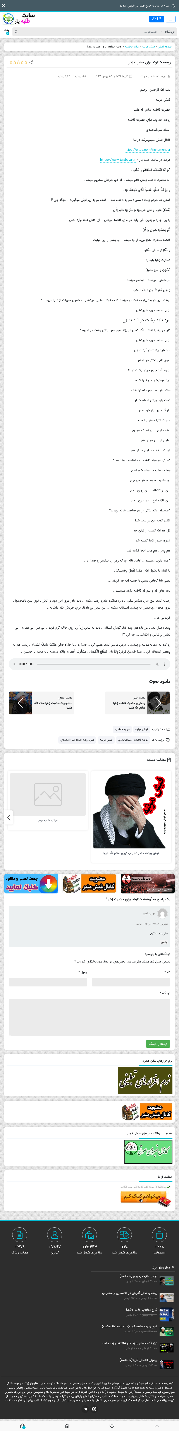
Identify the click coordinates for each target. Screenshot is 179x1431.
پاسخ (164, 942)
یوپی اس (149, 913)
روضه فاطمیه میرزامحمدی (133, 739)
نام (167, 972)
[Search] (16, 31)
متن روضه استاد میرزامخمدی (77, 739)
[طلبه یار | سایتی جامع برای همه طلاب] (18, 19)
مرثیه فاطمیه (122, 729)
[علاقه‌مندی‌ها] (112, 1426)
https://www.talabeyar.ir (118, 159)
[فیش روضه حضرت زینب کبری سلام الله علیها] (131, 811)
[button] (3, 5)
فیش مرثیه (141, 729)
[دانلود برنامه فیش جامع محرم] (148, 883)
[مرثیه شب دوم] (48, 794)
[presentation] (8, 817)
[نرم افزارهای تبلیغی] (31, 883)
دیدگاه (165, 993)
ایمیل (82, 972)
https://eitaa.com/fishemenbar (147, 149)
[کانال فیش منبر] (90, 883)
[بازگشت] (157, 1426)
